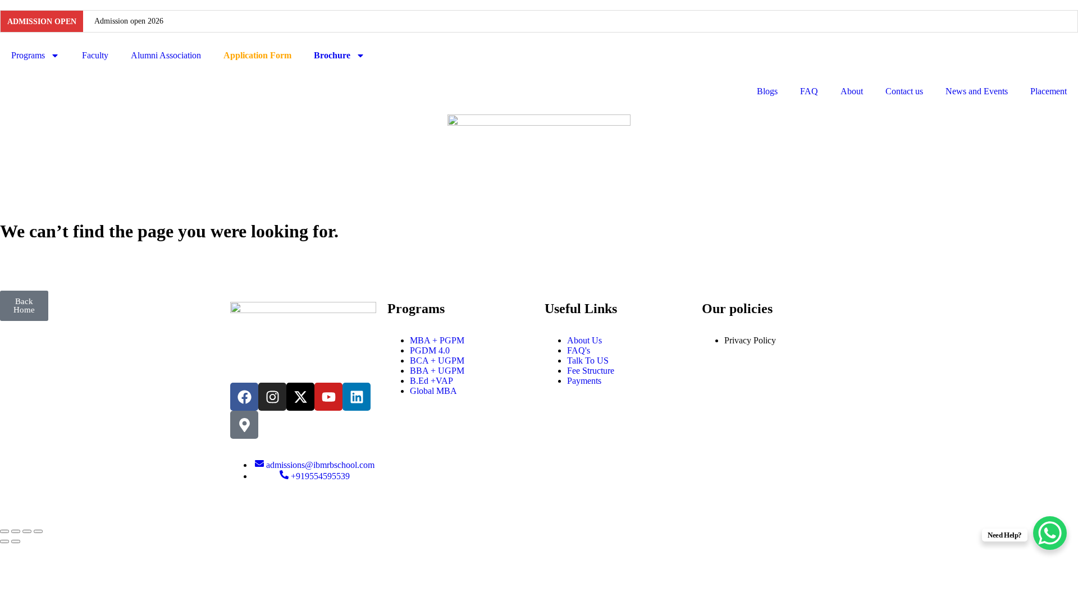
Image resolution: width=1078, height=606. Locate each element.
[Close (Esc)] (38, 531)
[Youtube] (328, 397)
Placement (1048, 91)
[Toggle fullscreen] (15, 531)
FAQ (809, 91)
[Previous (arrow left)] (4, 541)
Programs (28, 55)
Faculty (95, 55)
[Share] (26, 531)
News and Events (976, 91)
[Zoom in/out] (4, 531)
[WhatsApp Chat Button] (1050, 533)
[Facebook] (244, 397)
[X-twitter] (300, 397)
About (852, 91)
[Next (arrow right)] (15, 541)
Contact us (904, 91)
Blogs (767, 91)
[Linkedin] (356, 397)
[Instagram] (272, 397)
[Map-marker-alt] (244, 425)
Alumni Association (166, 55)
